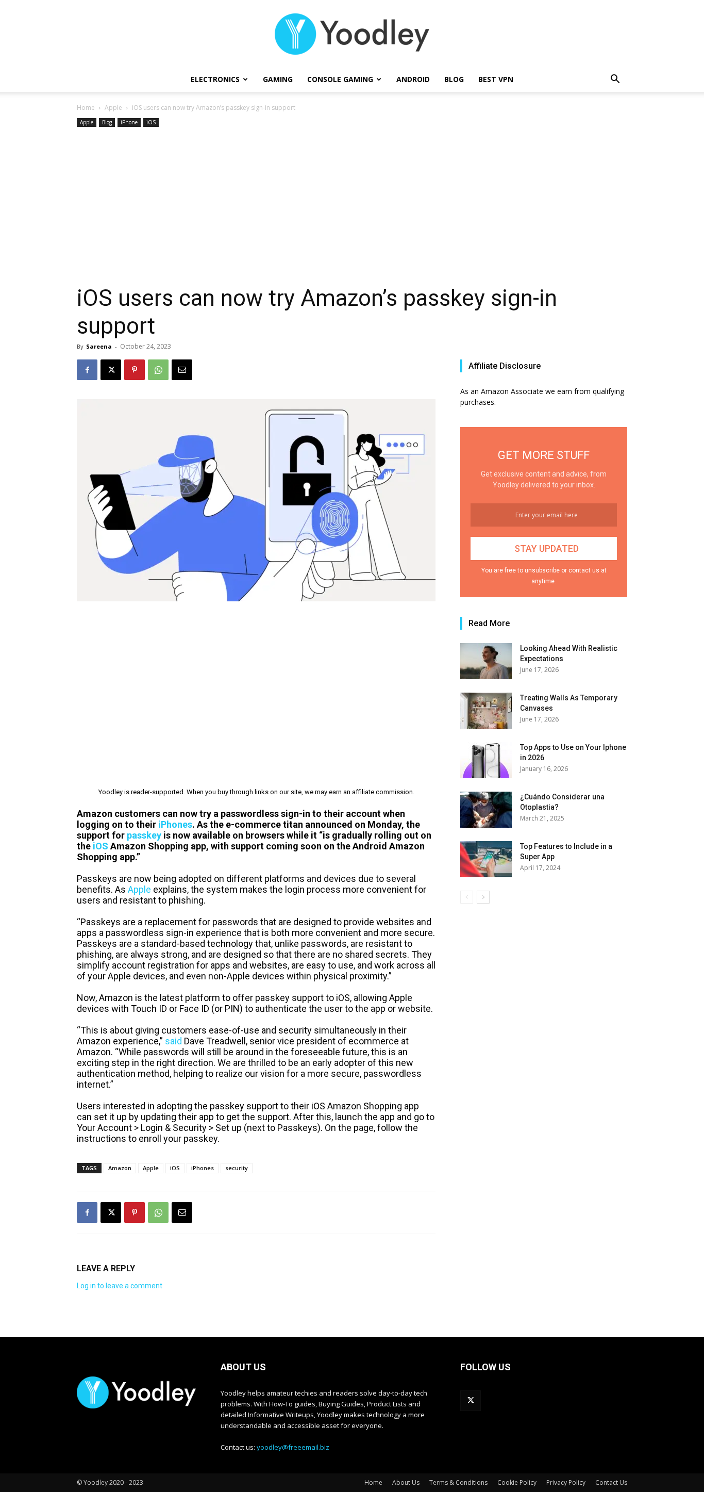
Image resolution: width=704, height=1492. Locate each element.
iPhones (202, 1168)
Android (413, 79)
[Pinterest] (134, 369)
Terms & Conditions (458, 1482)
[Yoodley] (352, 34)
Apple (113, 107)
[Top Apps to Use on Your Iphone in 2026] (486, 760)
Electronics (215, 79)
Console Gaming (340, 79)
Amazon (119, 1168)
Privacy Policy (565, 1482)
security (236, 1168)
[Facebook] (87, 369)
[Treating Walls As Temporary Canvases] (486, 711)
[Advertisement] (352, 207)
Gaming (278, 79)
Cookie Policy (517, 1482)
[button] (614, 80)
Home (86, 107)
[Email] (182, 369)
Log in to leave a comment (119, 1286)
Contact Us (611, 1482)
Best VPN (495, 79)
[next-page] (483, 897)
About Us (406, 1482)
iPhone (129, 122)
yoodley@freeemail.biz (293, 1447)
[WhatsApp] (158, 369)
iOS (151, 122)
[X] (110, 369)
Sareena (99, 346)
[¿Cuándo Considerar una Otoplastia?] (486, 810)
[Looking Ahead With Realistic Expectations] (486, 661)
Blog (454, 79)
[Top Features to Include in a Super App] (486, 859)
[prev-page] (466, 897)
